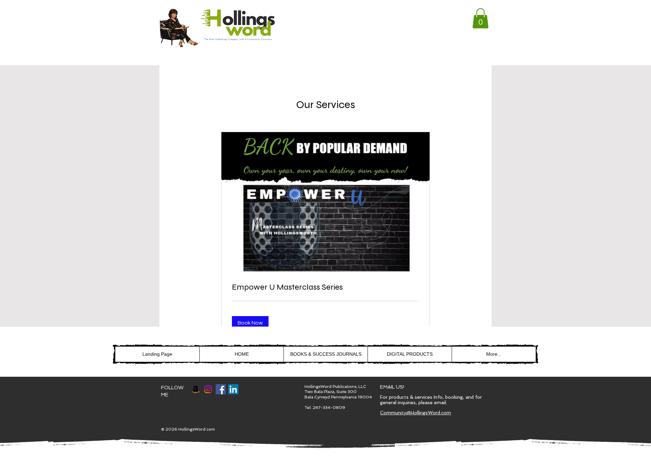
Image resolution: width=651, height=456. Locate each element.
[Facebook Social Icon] (221, 389)
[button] (250, 323)
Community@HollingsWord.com (415, 412)
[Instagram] (208, 389)
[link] (480, 18)
